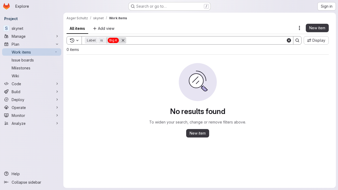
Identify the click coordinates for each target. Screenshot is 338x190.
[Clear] (289, 40)
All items (77, 28)
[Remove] (123, 40)
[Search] (297, 40)
